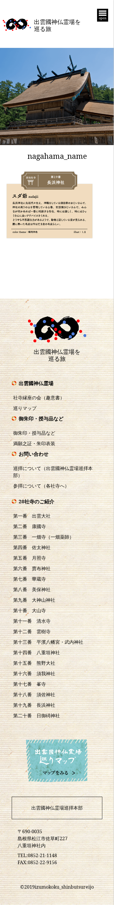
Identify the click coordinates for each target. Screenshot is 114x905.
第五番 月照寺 (29, 558)
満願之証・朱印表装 (34, 443)
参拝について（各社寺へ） (41, 486)
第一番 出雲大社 (32, 516)
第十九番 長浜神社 (34, 705)
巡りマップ (25, 408)
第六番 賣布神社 (32, 568)
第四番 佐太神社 (32, 547)
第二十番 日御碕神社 (36, 715)
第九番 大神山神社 (34, 600)
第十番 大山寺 (29, 610)
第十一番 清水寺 (32, 621)
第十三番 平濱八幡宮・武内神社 (48, 642)
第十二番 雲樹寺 (32, 631)
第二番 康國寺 (29, 526)
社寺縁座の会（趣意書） (39, 397)
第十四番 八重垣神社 (36, 652)
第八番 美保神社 (32, 589)
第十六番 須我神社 (34, 673)
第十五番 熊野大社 (34, 663)
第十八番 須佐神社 (34, 694)
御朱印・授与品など (34, 433)
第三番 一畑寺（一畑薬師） (43, 537)
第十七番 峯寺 (29, 684)
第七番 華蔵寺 (29, 579)
